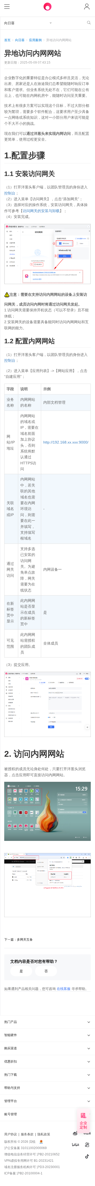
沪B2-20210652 (48, 1154)
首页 (7, 40)
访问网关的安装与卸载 (41, 211)
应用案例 (35, 40)
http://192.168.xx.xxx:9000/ (65, 442)
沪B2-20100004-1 (29, 1173)
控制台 (9, 193)
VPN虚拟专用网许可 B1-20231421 (29, 1161)
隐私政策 (43, 1134)
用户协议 (10, 1134)
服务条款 (27, 1134)
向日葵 (20, 40)
